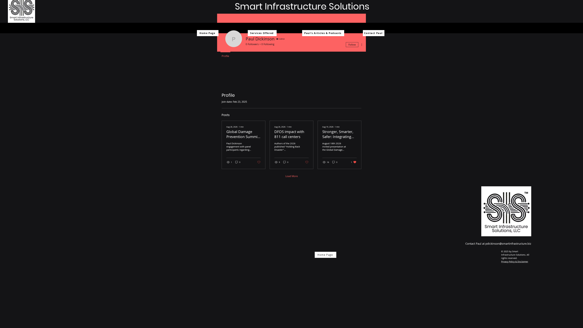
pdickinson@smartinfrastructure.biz (508, 243)
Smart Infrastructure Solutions (302, 6)
